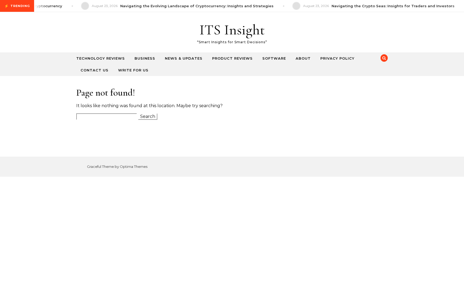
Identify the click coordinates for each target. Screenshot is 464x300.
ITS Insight (232, 29)
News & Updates (183, 58)
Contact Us (94, 70)
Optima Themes (133, 166)
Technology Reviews (100, 58)
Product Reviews (232, 58)
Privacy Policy (337, 58)
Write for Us (133, 70)
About (303, 58)
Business (145, 58)
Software (274, 58)
